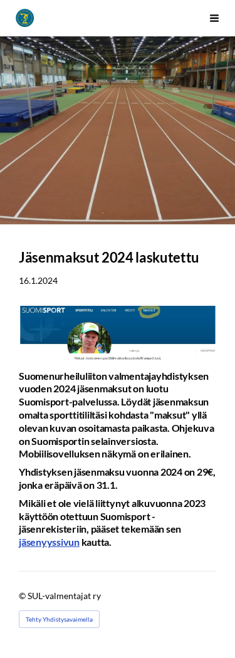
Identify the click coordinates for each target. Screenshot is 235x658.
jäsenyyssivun (49, 542)
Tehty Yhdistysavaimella (59, 619)
